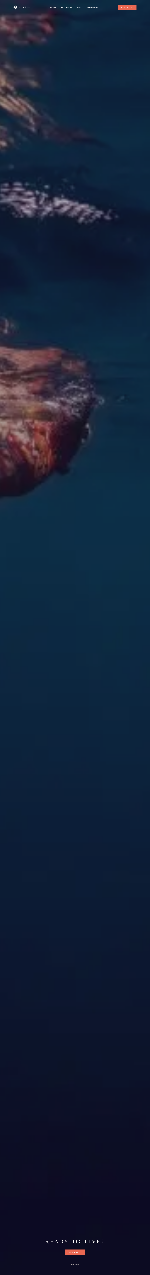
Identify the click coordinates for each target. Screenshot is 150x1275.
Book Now (75, 1252)
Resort (53, 7)
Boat (79, 7)
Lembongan (92, 7)
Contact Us (127, 7)
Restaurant (67, 7)
